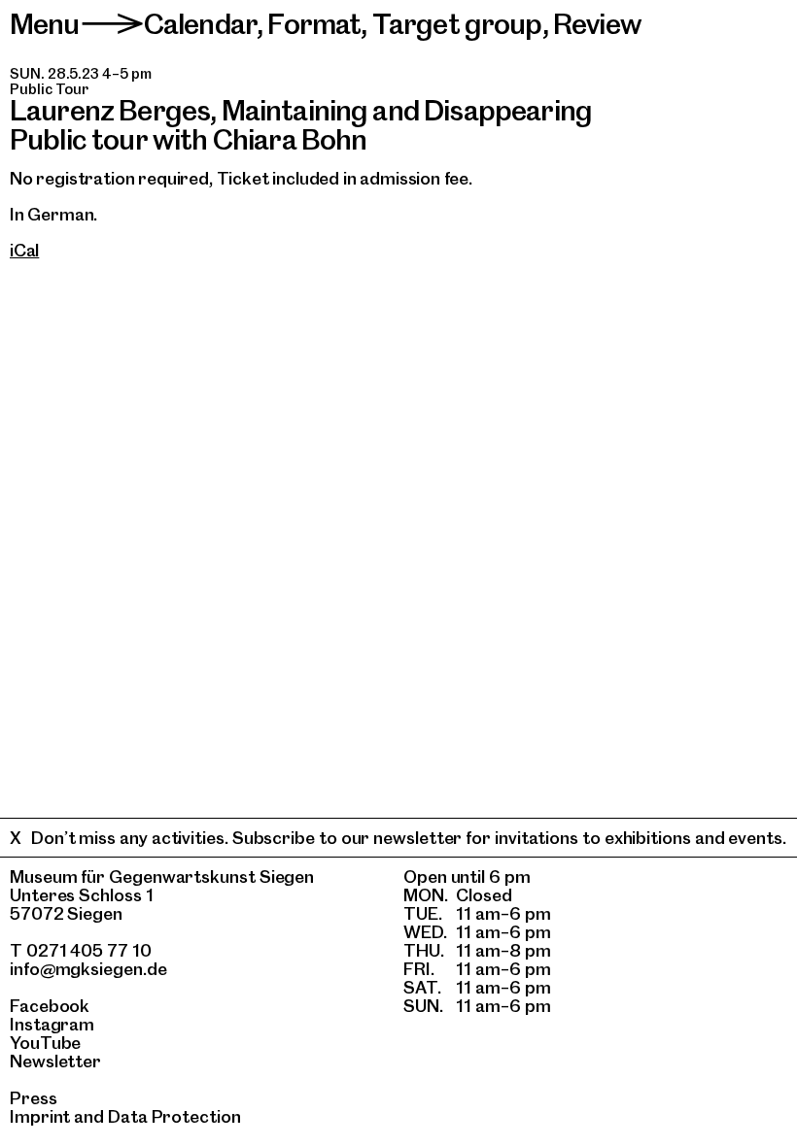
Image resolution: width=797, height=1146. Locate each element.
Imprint (40, 1116)
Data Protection (174, 1116)
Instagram (52, 1024)
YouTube (45, 1042)
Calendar (200, 24)
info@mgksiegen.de (88, 969)
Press (33, 1098)
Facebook (49, 1005)
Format (314, 24)
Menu (45, 24)
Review (597, 24)
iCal (24, 250)
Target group (457, 24)
